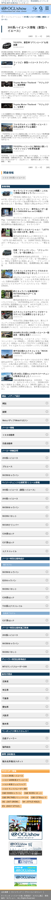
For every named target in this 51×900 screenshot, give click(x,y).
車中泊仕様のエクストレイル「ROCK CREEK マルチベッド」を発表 (30, 352)
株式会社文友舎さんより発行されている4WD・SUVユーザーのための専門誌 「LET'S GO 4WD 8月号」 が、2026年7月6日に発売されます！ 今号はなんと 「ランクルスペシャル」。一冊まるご (25, 240)
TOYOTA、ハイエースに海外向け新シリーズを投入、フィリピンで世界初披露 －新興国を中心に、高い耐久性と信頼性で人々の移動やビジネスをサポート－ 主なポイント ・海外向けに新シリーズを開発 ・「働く (25, 158)
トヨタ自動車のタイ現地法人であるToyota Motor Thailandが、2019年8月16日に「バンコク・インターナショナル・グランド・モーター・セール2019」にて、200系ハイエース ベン (25, 115)
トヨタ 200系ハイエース (13, 178)
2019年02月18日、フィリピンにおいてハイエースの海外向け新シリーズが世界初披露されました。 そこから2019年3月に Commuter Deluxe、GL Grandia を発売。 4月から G (25, 73)
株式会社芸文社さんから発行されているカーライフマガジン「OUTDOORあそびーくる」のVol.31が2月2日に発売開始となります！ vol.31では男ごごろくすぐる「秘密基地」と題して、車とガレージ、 (25, 303)
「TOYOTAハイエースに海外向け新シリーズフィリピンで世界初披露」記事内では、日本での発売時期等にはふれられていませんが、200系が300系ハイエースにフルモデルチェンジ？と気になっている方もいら (25, 136)
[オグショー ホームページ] (25, 839)
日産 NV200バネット (33, 793)
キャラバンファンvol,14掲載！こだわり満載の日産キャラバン (30, 192)
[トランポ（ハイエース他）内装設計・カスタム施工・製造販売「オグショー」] (15, 9)
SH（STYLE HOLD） (32, 802)
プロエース (7, 466)
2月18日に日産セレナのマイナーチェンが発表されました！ (31, 375)
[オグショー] (25, 879)
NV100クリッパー (10, 525)
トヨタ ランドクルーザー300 (14, 789)
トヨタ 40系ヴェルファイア (14, 784)
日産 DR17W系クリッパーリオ (15, 797)
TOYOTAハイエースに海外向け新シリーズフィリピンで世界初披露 (30, 147)
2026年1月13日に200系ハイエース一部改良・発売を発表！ (31, 333)
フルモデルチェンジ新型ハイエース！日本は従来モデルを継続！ (30, 125)
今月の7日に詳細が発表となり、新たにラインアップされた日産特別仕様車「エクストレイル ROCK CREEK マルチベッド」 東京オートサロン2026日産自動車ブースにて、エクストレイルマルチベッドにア (25, 324)
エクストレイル (9, 551)
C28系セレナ (8, 534)
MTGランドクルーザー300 (14, 666)
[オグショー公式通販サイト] (25, 855)
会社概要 (4, 892)
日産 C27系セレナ (38, 797)
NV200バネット (9, 516)
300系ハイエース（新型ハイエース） (19, 490)
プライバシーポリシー (33, 892)
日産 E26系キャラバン (11, 793)
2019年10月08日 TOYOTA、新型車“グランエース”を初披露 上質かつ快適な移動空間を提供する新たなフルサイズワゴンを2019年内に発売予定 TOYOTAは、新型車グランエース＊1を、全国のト (25, 53)
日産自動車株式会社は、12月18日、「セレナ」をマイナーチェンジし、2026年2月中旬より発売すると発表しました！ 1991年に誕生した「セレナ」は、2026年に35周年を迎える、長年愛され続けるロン (25, 384)
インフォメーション (13, 17)
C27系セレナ (8, 542)
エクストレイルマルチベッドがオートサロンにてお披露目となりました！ (30, 313)
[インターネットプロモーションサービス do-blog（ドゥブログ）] (25, 885)
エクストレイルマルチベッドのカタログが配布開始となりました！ (30, 272)
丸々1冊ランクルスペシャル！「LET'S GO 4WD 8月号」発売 (31, 230)
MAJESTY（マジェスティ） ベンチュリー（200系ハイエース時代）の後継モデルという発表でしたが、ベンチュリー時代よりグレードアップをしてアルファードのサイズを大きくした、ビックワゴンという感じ (25, 94)
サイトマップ (16, 892)
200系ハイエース (10, 498)
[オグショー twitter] (25, 872)
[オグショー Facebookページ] (25, 863)
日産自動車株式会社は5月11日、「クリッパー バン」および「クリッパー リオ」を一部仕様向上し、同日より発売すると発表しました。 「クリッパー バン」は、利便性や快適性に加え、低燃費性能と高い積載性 (25, 261)
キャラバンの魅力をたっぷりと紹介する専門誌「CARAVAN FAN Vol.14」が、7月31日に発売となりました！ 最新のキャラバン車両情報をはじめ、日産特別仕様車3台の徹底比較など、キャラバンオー (25, 221)
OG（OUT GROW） (11, 802)
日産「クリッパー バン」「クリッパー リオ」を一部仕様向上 (30, 251)
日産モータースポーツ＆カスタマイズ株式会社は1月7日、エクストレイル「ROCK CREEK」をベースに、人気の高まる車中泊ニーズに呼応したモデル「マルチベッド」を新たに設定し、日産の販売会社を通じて (25, 364)
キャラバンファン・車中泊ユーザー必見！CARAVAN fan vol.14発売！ (30, 210)
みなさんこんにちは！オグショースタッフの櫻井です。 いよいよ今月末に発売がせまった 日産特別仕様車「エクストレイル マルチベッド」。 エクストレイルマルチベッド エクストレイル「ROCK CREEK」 (25, 281)
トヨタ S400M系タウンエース (15, 780)
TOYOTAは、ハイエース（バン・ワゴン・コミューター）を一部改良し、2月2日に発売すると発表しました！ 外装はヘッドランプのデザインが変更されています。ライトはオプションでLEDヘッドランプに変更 (25, 342)
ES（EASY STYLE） (11, 806)
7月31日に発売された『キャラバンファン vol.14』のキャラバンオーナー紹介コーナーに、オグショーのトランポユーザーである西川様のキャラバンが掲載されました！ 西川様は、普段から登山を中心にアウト (25, 200)
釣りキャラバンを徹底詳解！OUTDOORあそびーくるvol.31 (26, 293)
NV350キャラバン (10, 507)
